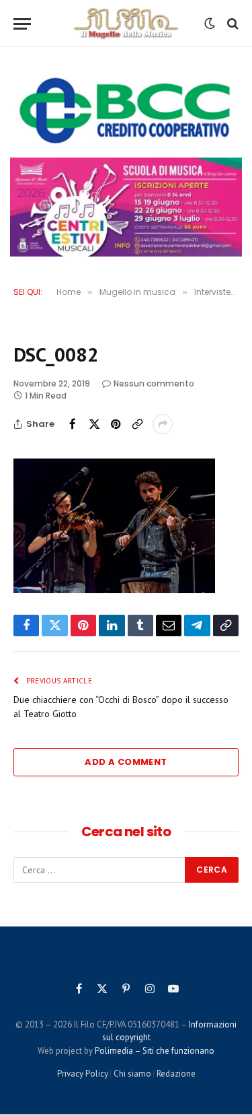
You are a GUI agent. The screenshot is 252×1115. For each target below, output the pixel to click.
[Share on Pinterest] (116, 424)
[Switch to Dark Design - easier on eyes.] (209, 24)
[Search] (231, 24)
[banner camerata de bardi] (126, 207)
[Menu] (22, 24)
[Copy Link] (137, 424)
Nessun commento (154, 383)
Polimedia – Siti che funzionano (154, 1050)
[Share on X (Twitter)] (94, 424)
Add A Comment (126, 761)
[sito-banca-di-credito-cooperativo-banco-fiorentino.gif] (126, 110)
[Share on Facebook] (72, 424)
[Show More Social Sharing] (163, 424)
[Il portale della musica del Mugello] (126, 23)
